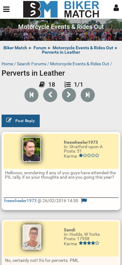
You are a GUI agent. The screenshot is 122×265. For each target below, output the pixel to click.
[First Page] (31, 95)
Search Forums (31, 63)
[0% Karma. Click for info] (89, 155)
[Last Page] (88, 95)
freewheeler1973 (20, 200)
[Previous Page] (50, 95)
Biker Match (15, 47)
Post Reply (25, 121)
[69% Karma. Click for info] (89, 243)
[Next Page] (69, 95)
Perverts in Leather (61, 52)
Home (7, 63)
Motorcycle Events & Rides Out (83, 47)
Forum (39, 47)
